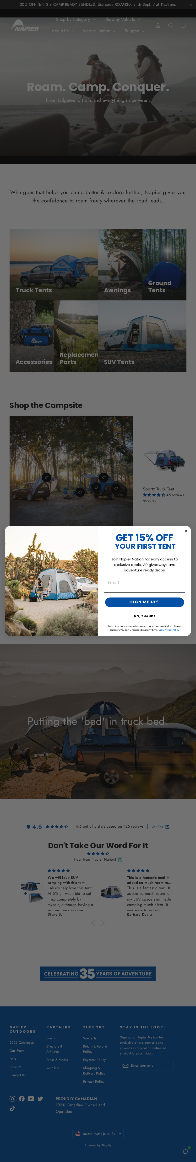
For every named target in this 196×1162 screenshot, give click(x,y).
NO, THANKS (145, 616)
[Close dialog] (186, 531)
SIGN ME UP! (144, 602)
